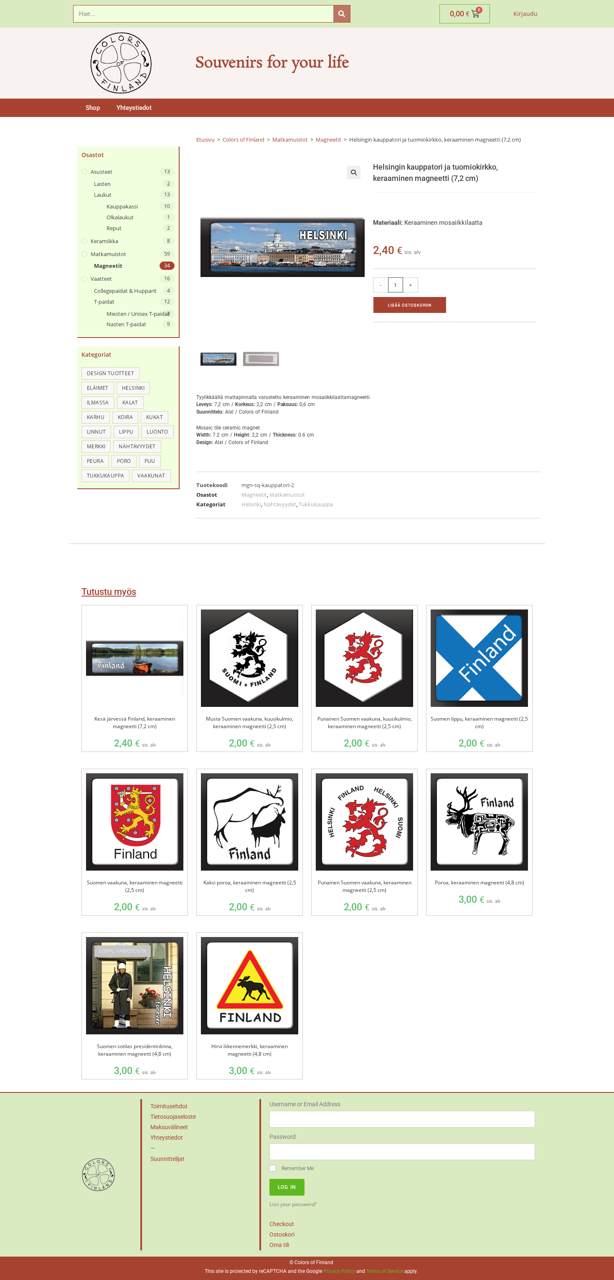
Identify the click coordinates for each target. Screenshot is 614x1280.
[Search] (341, 13)
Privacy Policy (339, 1271)
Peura (95, 461)
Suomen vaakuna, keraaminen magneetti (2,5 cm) (135, 886)
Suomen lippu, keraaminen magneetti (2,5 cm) (479, 722)
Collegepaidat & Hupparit (125, 291)
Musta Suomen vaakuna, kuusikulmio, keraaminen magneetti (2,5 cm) (249, 722)
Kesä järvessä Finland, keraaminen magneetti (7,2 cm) (134, 722)
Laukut (103, 194)
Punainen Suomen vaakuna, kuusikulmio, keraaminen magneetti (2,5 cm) (364, 722)
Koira (125, 417)
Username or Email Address (304, 1104)
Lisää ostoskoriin (410, 305)
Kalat (130, 402)
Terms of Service (384, 1271)
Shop (93, 108)
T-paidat (104, 301)
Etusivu (205, 139)
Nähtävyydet (137, 446)
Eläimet (98, 387)
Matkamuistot (108, 254)
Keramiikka (104, 241)
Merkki (96, 446)
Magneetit (108, 265)
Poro (124, 461)
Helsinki (133, 387)
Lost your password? (293, 1204)
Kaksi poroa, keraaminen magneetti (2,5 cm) (249, 886)
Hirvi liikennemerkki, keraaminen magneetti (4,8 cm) (249, 1050)
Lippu (126, 431)
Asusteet (101, 171)
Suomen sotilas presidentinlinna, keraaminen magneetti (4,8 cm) (135, 1050)
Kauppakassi (122, 206)
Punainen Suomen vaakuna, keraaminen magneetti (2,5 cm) (364, 886)
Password (282, 1136)
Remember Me (297, 1168)
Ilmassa (98, 402)
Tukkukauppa (105, 475)
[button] (353, 172)
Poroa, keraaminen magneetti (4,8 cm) (479, 882)
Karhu (95, 417)
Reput (114, 228)
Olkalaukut (120, 217)
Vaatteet (101, 278)
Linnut (96, 431)
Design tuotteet (110, 373)
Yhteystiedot (134, 108)
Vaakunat (151, 475)
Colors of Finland (243, 139)
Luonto (157, 431)
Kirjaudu (525, 14)
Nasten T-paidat (126, 324)
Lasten (102, 184)
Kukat (154, 417)
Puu (150, 461)
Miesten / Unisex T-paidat (138, 313)
